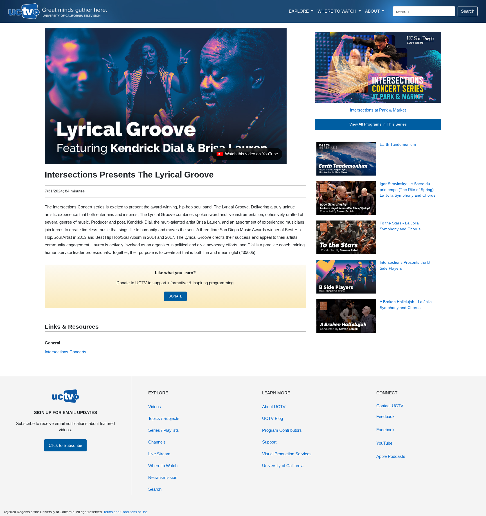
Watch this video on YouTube (247, 155)
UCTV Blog (272, 418)
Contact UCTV (389, 405)
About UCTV (273, 406)
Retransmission (162, 477)
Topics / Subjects (163, 418)
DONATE (175, 296)
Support (269, 442)
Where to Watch (162, 465)
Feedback (385, 416)
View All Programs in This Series (378, 124)
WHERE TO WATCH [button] (337, 11)
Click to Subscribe (65, 445)
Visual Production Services (287, 453)
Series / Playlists (163, 430)
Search (467, 11)
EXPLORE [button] (299, 11)
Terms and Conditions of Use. (126, 512)
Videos (154, 406)
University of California (282, 465)
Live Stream (159, 453)
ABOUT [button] (373, 11)
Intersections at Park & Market (378, 110)
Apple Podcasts (390, 456)
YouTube (384, 443)
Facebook (385, 429)
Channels (157, 442)
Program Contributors (282, 430)
